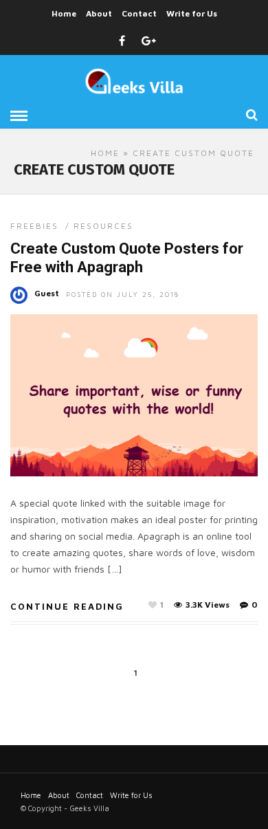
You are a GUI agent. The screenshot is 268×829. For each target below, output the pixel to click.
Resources (103, 226)
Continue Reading (67, 606)
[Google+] (149, 41)
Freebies (34, 226)
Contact (139, 13)
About (99, 13)
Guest (46, 293)
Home (64, 13)
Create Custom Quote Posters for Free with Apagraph (126, 257)
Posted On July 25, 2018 (122, 294)
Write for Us (191, 13)
